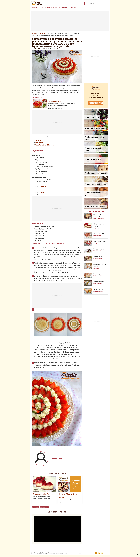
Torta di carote (98, 289)
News (75, 7)
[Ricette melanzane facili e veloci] (96, 141)
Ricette (34, 33)
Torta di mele (97, 257)
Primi (41, 7)
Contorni (54, 7)
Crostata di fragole (54, 101)
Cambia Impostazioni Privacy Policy (60, 553)
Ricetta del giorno (44, 507)
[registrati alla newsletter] (96, 107)
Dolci (71, 7)
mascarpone (44, 186)
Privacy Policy (45, 553)
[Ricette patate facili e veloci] (96, 208)
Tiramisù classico (98, 233)
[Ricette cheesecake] (96, 119)
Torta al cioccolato (99, 249)
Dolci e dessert (41, 33)
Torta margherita (98, 282)
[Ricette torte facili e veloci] (96, 130)
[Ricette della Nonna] (36, 4)
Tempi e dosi (39, 143)
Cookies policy (51, 553)
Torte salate (63, 7)
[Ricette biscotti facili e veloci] (96, 174)
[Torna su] (137, 554)
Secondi (47, 7)
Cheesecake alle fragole (43, 494)
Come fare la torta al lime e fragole (45, 145)
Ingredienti (38, 140)
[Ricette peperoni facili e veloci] (96, 163)
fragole (42, 192)
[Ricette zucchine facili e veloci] (96, 152)
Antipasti (35, 7)
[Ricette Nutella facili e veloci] (96, 186)
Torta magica (97, 274)
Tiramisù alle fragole (99, 241)
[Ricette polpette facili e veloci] (96, 197)
